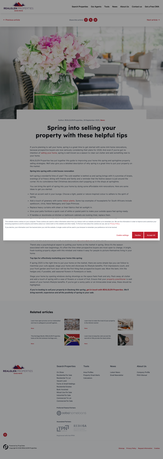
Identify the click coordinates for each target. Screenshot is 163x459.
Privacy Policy (115, 224)
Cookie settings (122, 235)
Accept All (151, 235)
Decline (138, 235)
